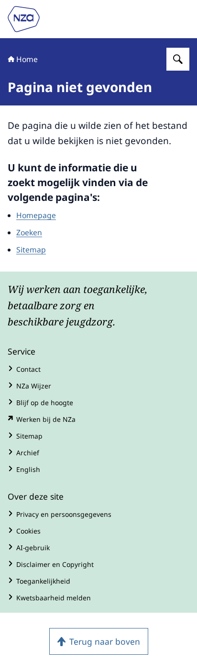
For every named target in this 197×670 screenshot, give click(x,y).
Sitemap (31, 249)
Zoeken (29, 232)
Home (27, 59)
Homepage (36, 215)
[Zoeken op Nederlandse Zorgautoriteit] (177, 59)
